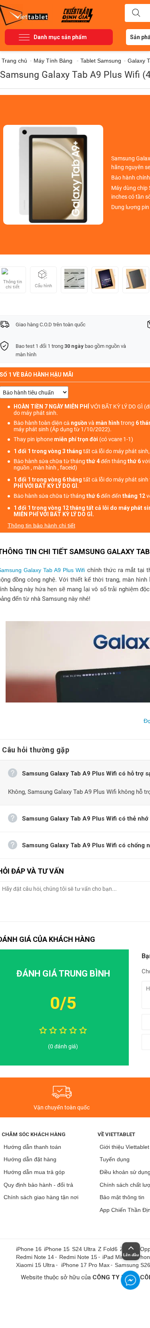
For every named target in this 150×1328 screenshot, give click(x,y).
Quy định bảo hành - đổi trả (38, 1185)
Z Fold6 (108, 1249)
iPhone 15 (57, 1249)
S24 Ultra (84, 1249)
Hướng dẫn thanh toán (32, 1147)
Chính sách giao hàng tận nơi (41, 1197)
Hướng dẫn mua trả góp (34, 1172)
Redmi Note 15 (78, 1257)
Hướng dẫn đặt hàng (30, 1159)
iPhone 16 (29, 1249)
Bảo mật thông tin (122, 1197)
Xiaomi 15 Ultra (35, 1265)
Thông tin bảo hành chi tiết (41, 525)
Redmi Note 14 (35, 1257)
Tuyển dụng (115, 1159)
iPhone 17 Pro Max (85, 1265)
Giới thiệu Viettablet (124, 1147)
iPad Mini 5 (116, 1257)
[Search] (136, 13)
